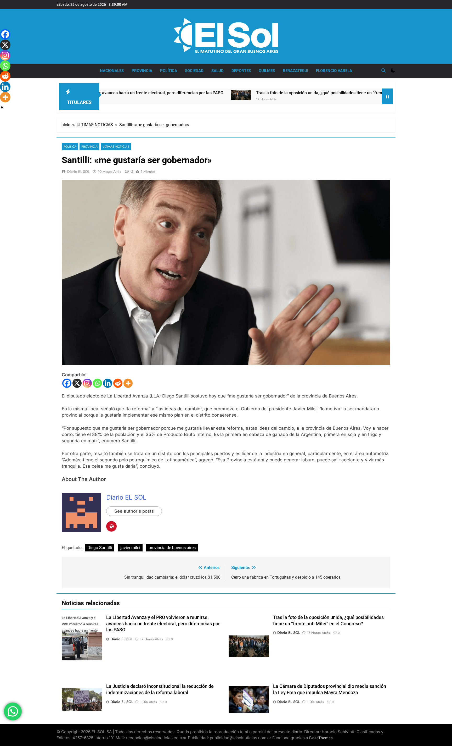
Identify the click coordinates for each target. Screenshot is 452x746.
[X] (77, 383)
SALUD (217, 70)
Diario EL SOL (78, 171)
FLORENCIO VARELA (334, 70)
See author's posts (134, 511)
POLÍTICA (168, 70)
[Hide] (2, 107)
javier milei (130, 547)
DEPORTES (241, 70)
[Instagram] (87, 383)
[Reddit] (117, 383)
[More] (128, 383)
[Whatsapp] (97, 383)
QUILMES (267, 70)
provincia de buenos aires (172, 547)
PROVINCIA (142, 70)
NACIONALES (112, 70)
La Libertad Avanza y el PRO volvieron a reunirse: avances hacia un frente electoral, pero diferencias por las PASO (163, 624)
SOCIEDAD (194, 70)
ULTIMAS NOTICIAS (116, 146)
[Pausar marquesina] (387, 96)
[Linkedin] (107, 383)
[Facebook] (66, 383)
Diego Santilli (99, 547)
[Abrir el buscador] (383, 70)
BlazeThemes (321, 738)
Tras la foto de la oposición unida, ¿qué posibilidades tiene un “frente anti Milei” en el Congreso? (303, 92)
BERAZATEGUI (295, 70)
